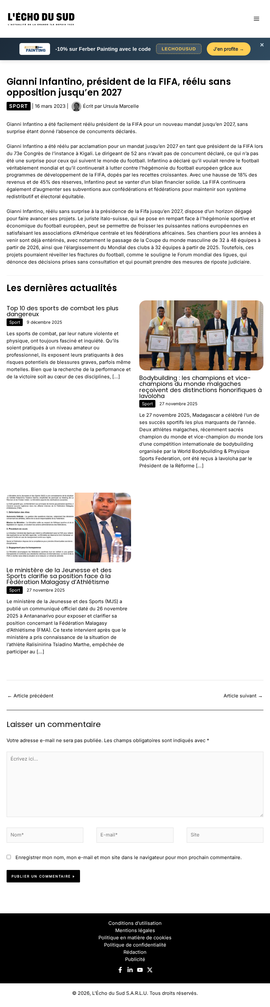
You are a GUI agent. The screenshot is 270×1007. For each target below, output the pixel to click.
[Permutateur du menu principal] (256, 19)
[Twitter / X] (150, 970)
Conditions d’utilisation (135, 923)
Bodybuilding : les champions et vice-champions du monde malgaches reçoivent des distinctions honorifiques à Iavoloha (200, 387)
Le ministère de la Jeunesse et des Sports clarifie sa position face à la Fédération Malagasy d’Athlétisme (59, 576)
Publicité (135, 959)
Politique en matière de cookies (135, 938)
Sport (18, 106)
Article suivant (243, 696)
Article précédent (30, 696)
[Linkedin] (130, 970)
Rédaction (135, 952)
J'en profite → (228, 49)
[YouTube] (140, 970)
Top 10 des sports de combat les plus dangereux (63, 311)
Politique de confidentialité (135, 945)
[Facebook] (120, 970)
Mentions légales (135, 930)
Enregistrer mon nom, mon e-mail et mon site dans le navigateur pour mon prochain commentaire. (128, 857)
